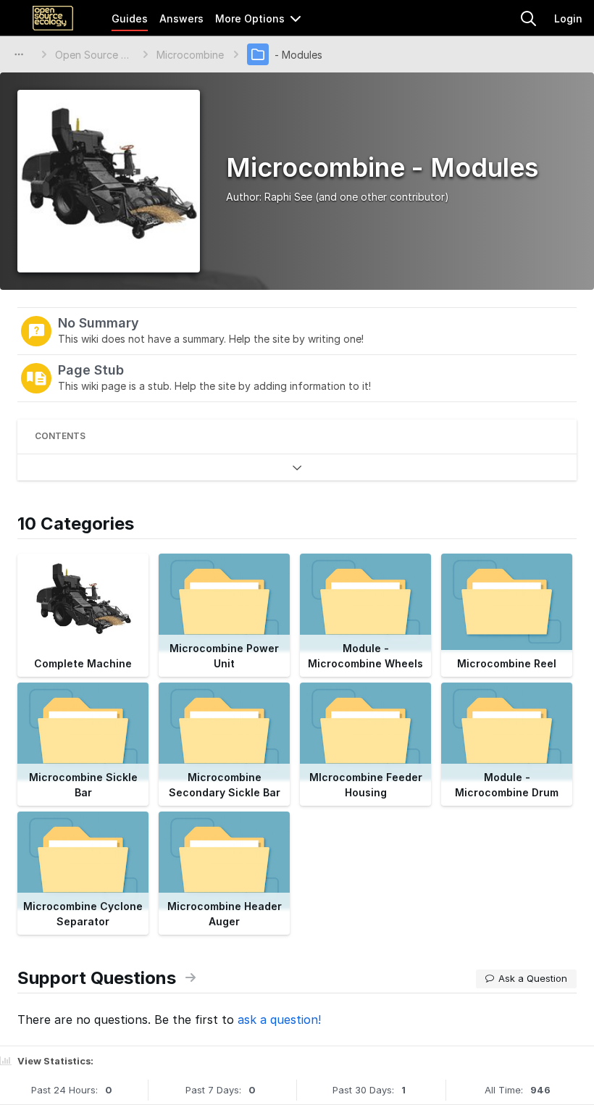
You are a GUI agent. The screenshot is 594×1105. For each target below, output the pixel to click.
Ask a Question (532, 978)
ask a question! (279, 1019)
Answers (181, 18)
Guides (130, 18)
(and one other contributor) (382, 197)
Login (568, 18)
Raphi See (288, 197)
